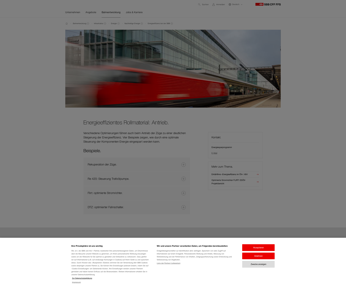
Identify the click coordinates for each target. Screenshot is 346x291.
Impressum (76, 282)
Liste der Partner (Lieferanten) (168, 263)
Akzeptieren (258, 247)
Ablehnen (258, 256)
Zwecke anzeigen (258, 264)
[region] (173, 264)
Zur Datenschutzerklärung (82, 278)
